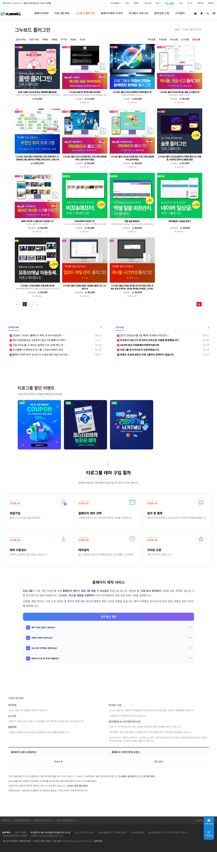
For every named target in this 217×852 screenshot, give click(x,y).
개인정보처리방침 (22, 820)
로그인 (189, 3)
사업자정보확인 (137, 832)
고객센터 (180, 13)
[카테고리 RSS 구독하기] (199, 304)
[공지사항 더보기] (208, 327)
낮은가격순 (34, 39)
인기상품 (185, 39)
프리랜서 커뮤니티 (138, 13)
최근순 (82, 39)
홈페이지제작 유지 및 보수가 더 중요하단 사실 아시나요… (41, 354)
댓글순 (73, 39)
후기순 (64, 39)
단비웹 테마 (13, 327)
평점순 (55, 39)
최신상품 (174, 39)
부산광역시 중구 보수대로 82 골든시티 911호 (50, 832)
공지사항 (120, 327)
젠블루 (136, 3)
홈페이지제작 (41, 13)
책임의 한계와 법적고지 (66, 820)
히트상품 (151, 39)
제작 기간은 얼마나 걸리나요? (43, 627)
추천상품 (163, 39)
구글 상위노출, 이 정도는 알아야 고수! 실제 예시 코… (38, 345)
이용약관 (6, 820)
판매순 (45, 39)
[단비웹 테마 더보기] (101, 327)
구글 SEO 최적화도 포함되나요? (44, 648)
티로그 (158, 3)
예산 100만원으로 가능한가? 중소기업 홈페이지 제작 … (40, 340)
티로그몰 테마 (61, 13)
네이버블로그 (116, 3)
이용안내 (199, 820)
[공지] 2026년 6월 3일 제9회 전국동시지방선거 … (144, 335)
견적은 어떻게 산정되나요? (42, 637)
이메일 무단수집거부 (43, 820)
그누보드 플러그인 (85, 13)
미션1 (127, 3)
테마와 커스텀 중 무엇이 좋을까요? (45, 658)
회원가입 (200, 3)
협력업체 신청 (161, 13)
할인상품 (196, 39)
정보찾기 (211, 3)
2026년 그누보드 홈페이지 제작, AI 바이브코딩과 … (38, 335)
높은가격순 (21, 39)
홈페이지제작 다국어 (112, 13)
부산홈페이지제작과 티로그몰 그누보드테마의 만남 (37, 349)
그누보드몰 (147, 3)
